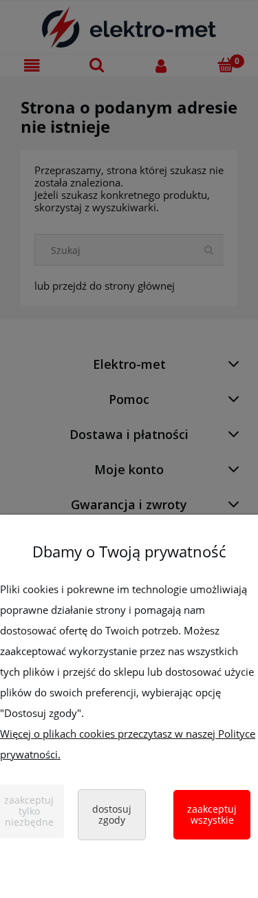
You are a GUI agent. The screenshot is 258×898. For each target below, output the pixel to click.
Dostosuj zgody (111, 814)
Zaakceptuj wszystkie (212, 814)
